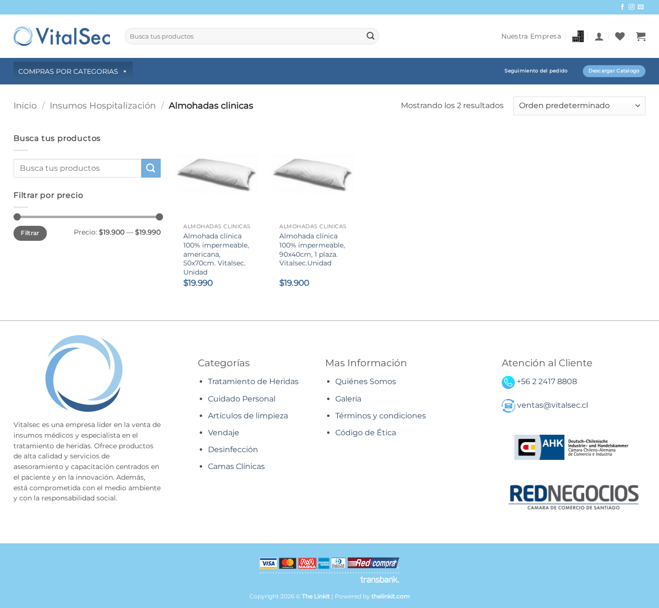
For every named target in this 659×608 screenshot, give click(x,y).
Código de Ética (365, 432)
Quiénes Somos (365, 381)
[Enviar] (370, 36)
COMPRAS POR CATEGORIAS (68, 71)
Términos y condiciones (380, 415)
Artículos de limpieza (248, 415)
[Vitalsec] (62, 36)
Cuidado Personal (241, 398)
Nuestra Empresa (531, 36)
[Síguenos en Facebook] (622, 7)
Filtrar (30, 232)
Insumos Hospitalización (103, 105)
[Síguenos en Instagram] (631, 7)
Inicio (25, 105)
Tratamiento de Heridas (253, 381)
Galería (348, 398)
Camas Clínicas (236, 466)
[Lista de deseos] (620, 36)
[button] (599, 36)
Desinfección (233, 449)
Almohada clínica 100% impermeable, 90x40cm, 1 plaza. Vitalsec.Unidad (312, 249)
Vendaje (223, 432)
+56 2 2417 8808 (547, 381)
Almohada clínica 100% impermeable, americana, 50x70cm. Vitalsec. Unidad (216, 254)
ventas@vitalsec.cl (552, 405)
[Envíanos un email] (641, 7)
